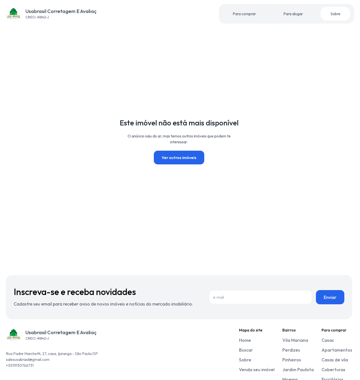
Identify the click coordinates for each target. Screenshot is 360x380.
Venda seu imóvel (257, 369)
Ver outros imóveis (179, 157)
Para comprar (244, 13)
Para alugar (293, 13)
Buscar (246, 350)
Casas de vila (335, 360)
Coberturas (333, 369)
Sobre (335, 13)
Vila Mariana (295, 340)
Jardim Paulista (298, 369)
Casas (328, 340)
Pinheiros (291, 360)
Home (245, 340)
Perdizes (291, 350)
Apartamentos (337, 350)
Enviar (330, 297)
